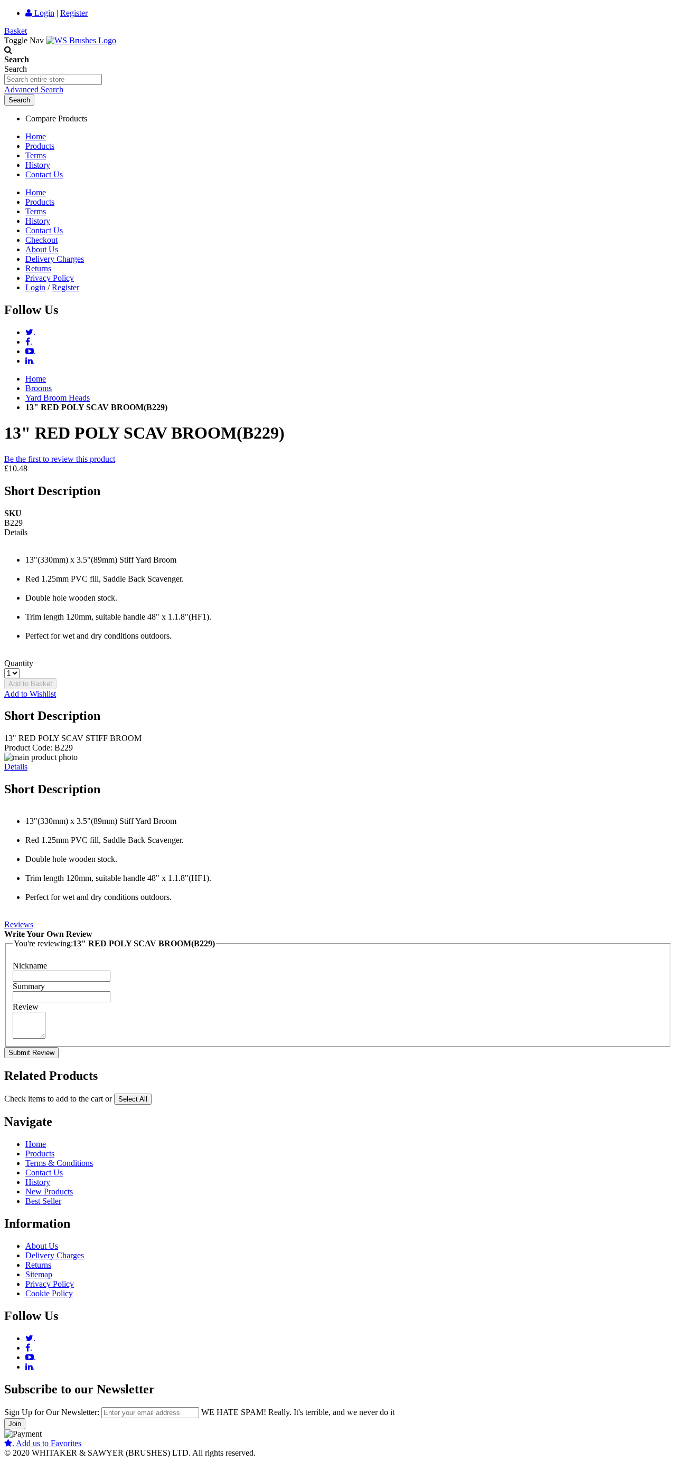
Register (74, 12)
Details (15, 766)
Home (35, 136)
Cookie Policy (49, 1293)
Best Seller (43, 1201)
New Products (49, 1191)
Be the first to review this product (59, 458)
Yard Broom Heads (57, 397)
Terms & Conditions (59, 1163)
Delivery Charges (54, 258)
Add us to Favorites (46, 1443)
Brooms (38, 388)
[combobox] (53, 79)
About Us (41, 249)
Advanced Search (33, 89)
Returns (38, 268)
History (37, 164)
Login (43, 12)
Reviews (18, 924)
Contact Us (44, 174)
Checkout (41, 239)
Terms (35, 155)
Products (39, 145)
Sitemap (38, 1274)
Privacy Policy (49, 277)
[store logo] (81, 40)
